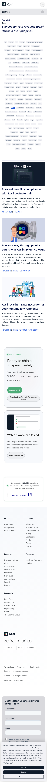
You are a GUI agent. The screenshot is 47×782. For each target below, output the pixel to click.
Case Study (24, 54)
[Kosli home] (9, 634)
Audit (19, 46)
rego (32, 120)
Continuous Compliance (16, 71)
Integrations (37, 99)
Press (28, 543)
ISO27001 (33, 103)
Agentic (11, 42)
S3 (16, 124)
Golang (36, 91)
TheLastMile (32, 140)
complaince (25, 62)
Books (28, 50)
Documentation (11, 560)
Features (25, 87)
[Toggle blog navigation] (42, 12)
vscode (24, 148)
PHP (13, 120)
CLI (10, 62)
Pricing (29, 563)
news (15, 271)
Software (33, 132)
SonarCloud (24, 136)
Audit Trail (26, 46)
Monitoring (22, 112)
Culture (29, 75)
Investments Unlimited (21, 103)
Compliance (35, 62)
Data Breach (10, 79)
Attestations (11, 46)
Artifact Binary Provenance (34, 42)
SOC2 (27, 132)
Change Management (24, 58)
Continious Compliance (31, 67)
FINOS (40, 87)
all (5, 42)
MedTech (38, 107)
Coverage (21, 75)
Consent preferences (21, 671)
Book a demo (10, 530)
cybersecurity (38, 75)
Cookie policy (35, 667)
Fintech (11, 91)
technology (24, 271)
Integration (28, 99)
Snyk (21, 132)
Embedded (29, 83)
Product (19, 120)
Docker (16, 83)
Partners (7, 120)
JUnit (7, 107)
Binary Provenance (18, 50)
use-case (30, 144)
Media (28, 540)
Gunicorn (38, 95)
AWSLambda (35, 46)
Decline (23, 772)
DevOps (19, 79)
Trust (8, 144)
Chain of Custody (35, 54)
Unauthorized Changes (19, 144)
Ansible (22, 42)
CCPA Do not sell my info (13, 680)
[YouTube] (24, 641)
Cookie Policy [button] (37, 758)
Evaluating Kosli (9, 87)
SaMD (21, 124)
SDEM (40, 124)
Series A (36, 128)
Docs (21, 83)
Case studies (9, 566)
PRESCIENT (30, 648)
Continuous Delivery (31, 71)
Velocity (38, 144)
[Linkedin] (18, 641)
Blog (6, 563)
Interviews (9, 103)
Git (17, 91)
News (29, 112)
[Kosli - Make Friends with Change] (7, 4)
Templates (8, 140)
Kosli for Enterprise (34, 560)
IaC (6, 99)
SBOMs (34, 124)
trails (40, 140)
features (18, 212)
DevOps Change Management (32, 79)
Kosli (12, 107)
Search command (19, 128)
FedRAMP (33, 87)
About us (30, 524)
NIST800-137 (38, 112)
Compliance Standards (15, 67)
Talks (40, 136)
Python (26, 120)
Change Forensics (10, 58)
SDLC (10, 128)
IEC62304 (13, 99)
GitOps (29, 91)
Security (28, 128)
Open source (29, 116)
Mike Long (6, 271)
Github (23, 91)
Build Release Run (37, 50)
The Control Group (12, 615)
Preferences (23, 777)
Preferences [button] (8, 763)
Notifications (20, 116)
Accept (23, 767)
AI (16, 42)
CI (41, 58)
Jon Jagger (7, 212)
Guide (24, 95)
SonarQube (33, 136)
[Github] (12, 641)
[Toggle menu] (42, 4)
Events (18, 87)
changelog (35, 58)
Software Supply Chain (12, 136)
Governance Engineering (13, 95)
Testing (24, 140)
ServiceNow (14, 132)
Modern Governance (11, 112)
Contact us (30, 537)
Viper (17, 148)
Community (16, 62)
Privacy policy (22, 667)
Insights (20, 99)
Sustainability (32, 527)
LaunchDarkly (30, 107)
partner (38, 116)
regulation (39, 120)
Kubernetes (20, 107)
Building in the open (13, 54)
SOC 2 (20, 648)
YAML (29, 148)
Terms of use (9, 667)
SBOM (27, 124)
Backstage (7, 50)
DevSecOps (8, 83)
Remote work (9, 124)
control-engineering (11, 75)
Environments (38, 83)
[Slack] (6, 641)
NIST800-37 (10, 116)
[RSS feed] (29, 641)
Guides (31, 95)
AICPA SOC (9, 648)
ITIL (40, 103)
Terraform (17, 140)
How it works (9, 524)
